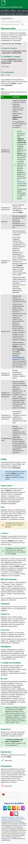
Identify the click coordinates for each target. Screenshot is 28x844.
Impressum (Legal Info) (7, 817)
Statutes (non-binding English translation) (13, 819)
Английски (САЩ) (7, 14)
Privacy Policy (19, 817)
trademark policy (6, 838)
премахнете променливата (22, 182)
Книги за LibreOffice (14, 803)
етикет (11, 574)
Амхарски (20, 14)
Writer (13, 10)
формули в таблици (19, 281)
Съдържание (6, 18)
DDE (13, 218)
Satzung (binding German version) (11, 820)
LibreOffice (5, 10)
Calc (18, 10)
